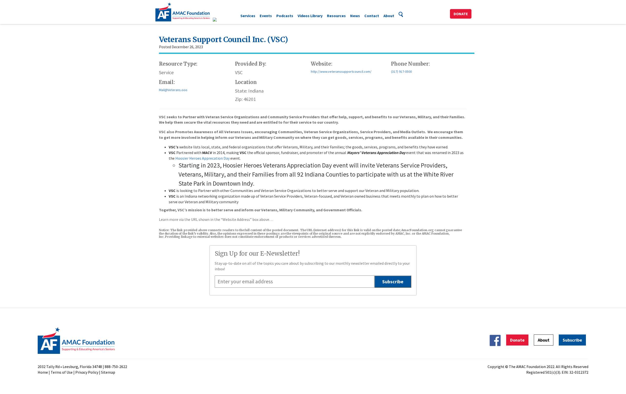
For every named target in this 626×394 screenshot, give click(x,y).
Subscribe (572, 340)
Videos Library (310, 15)
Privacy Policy (86, 372)
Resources (336, 15)
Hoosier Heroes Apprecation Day (202, 158)
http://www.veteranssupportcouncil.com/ (341, 71)
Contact (371, 15)
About (388, 15)
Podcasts (284, 15)
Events (266, 15)
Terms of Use (62, 372)
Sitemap (108, 372)
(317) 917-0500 (401, 71)
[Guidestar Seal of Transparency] (221, 20)
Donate (461, 13)
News (355, 15)
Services (247, 15)
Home (43, 372)
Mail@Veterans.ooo (173, 90)
